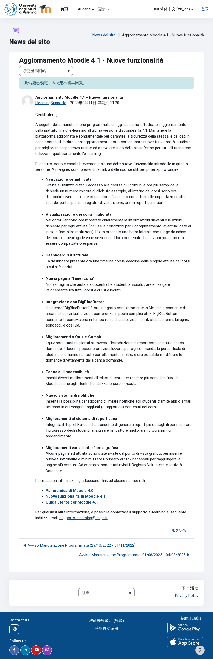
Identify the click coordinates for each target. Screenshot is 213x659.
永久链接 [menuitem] (179, 530)
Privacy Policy (186, 595)
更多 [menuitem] (102, 9)
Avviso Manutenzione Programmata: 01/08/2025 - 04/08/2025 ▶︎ (134, 555)
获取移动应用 (106, 628)
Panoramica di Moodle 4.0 (70, 490)
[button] (174, 9)
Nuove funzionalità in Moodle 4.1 (76, 496)
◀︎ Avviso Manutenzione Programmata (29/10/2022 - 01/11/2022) (79, 545)
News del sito (104, 35)
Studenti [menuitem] (84, 9)
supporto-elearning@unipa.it (83, 517)
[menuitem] (72, 9)
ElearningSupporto (50, 102)
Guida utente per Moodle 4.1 (72, 502)
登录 (205, 9)
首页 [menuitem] (64, 8)
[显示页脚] (200, 650)
